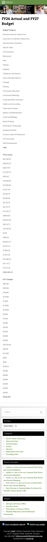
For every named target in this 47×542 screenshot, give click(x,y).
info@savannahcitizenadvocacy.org (29, 536)
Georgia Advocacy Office (16, 504)
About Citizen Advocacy (15, 439)
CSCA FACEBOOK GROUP (15, 525)
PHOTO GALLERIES (37, 525)
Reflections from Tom (15, 452)
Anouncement (11, 444)
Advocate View (12, 441)
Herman (9, 449)
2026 (13, 531)
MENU (9, 2)
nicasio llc (30, 539)
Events (8, 446)
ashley (8, 467)
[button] (4, 2)
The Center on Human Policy (17, 509)
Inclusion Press (12, 506)
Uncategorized (12, 454)
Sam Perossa (11, 488)
